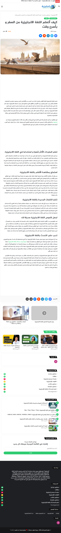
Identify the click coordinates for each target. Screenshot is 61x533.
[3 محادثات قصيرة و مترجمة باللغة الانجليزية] (11, 339)
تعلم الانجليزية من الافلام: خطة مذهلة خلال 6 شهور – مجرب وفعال (49, 346)
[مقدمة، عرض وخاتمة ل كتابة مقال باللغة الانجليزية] (53, 421)
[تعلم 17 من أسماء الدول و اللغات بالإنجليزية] (30, 339)
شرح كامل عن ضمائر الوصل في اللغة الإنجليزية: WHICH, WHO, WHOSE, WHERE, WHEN (32, 415)
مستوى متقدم (52, 384)
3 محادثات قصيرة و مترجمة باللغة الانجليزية (11, 346)
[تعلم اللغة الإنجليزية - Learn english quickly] (48, 6)
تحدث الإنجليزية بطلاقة (40, 513)
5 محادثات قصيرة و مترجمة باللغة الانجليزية (35, 403)
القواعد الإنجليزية (51, 381)
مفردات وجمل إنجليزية (50, 379)
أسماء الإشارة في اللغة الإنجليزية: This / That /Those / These (40, 410)
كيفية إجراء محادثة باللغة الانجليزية (17, 242)
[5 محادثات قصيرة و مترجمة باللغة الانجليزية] (53, 405)
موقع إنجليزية (23, 530)
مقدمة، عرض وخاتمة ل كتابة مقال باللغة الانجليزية (33, 419)
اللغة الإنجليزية (50, 513)
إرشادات (57, 513)
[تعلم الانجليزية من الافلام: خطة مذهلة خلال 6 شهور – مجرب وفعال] (49, 339)
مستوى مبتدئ (46, 15)
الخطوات (55, 122)
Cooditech (12, 530)
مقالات (46, 18)
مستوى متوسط (52, 386)
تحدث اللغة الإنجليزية (29, 513)
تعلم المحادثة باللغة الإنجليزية (47, 389)
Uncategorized (52, 392)
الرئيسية (53, 15)
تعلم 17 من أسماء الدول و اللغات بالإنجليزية (30, 346)
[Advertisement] (30, 88)
